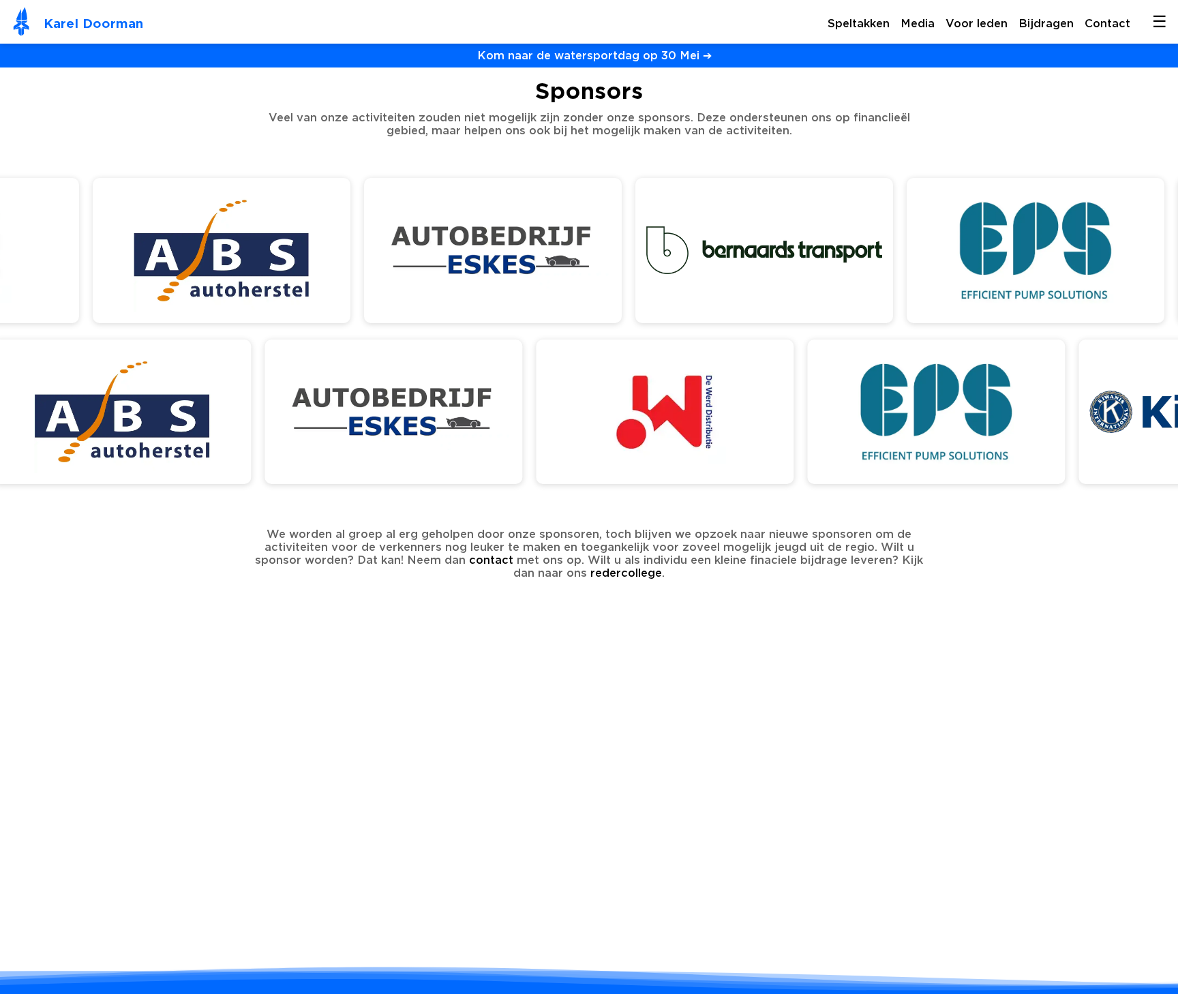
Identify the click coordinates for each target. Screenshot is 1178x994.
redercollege (626, 573)
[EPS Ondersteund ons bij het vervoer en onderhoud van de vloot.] (1029, 319)
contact (491, 560)
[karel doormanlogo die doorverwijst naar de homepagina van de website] (22, 23)
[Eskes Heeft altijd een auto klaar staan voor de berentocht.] (487, 319)
